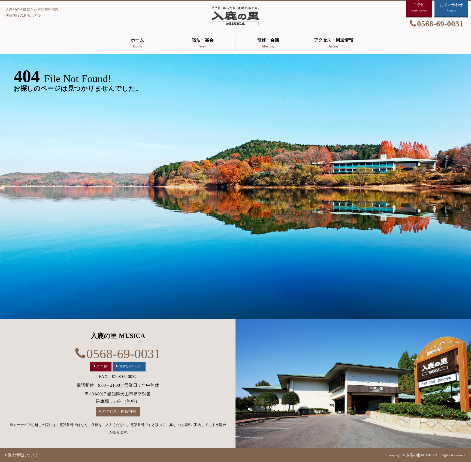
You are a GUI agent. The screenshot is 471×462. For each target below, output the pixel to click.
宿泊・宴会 (203, 43)
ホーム (137, 43)
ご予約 (102, 366)
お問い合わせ (130, 366)
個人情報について (23, 455)
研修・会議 (268, 43)
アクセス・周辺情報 (333, 43)
